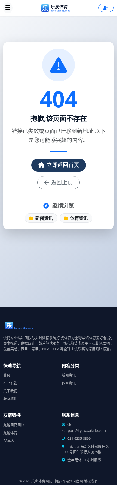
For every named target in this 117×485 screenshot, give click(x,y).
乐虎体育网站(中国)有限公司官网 (57, 481)
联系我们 (10, 398)
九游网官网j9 (13, 424)
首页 (6, 375)
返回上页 (62, 182)
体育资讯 (78, 218)
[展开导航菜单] (8, 7)
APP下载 (10, 383)
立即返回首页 (63, 165)
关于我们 (10, 391)
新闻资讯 (43, 218)
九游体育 (10, 432)
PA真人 (8, 440)
